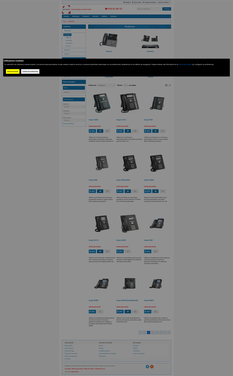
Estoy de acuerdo (12, 71)
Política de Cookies (185, 64)
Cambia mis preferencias (30, 71)
